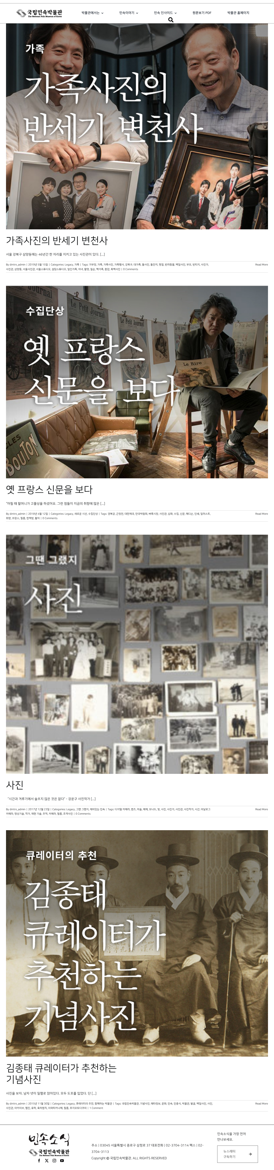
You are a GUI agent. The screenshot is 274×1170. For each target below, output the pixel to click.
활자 (37, 518)
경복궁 (111, 513)
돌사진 (145, 264)
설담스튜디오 (59, 269)
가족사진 (108, 264)
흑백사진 (115, 269)
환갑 (107, 269)
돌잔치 (154, 264)
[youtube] (62, 1160)
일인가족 (72, 269)
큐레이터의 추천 (84, 1103)
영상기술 (19, 813)
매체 (145, 809)
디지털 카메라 (122, 809)
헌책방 (30, 518)
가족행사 (119, 264)
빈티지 (196, 264)
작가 (27, 813)
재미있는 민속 (97, 809)
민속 (170, 1103)
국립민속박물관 (130, 1103)
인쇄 (196, 513)
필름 (22, 518)
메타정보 (155, 1103)
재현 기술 (36, 813)
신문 (182, 513)
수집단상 (93, 513)
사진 (15, 785)
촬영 (86, 269)
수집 (176, 513)
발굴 (193, 1103)
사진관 (9, 269)
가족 (76, 264)
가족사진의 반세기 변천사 (57, 241)
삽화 (170, 513)
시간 (197, 809)
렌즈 (133, 809)
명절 (161, 264)
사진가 (204, 264)
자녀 (80, 269)
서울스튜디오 (43, 269)
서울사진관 (29, 269)
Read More (261, 264)
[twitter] (47, 1160)
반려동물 (170, 264)
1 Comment (96, 1108)
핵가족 (100, 269)
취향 (8, 518)
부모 (189, 264)
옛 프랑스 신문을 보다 (49, 490)
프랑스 (15, 518)
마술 (139, 809)
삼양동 (18, 269)
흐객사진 (68, 813)
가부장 (92, 264)
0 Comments (130, 269)
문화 (164, 1103)
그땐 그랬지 (82, 809)
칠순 (92, 269)
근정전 (119, 513)
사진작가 (189, 809)
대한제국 (129, 513)
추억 (45, 813)
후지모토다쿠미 (78, 1108)
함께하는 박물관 (103, 1103)
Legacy (69, 264)
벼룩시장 (153, 513)
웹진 (27, 1108)
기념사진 (145, 1103)
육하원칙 (42, 1108)
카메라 (52, 813)
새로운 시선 (80, 513)
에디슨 (189, 513)
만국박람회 (141, 513)
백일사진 (180, 264)
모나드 (152, 809)
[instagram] (54, 1160)
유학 (33, 1108)
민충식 (177, 1103)
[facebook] (39, 1160)
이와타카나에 (55, 1108)
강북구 (128, 264)
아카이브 (19, 1108)
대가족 (137, 264)
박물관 (185, 1103)
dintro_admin (17, 264)
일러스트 (205, 513)
